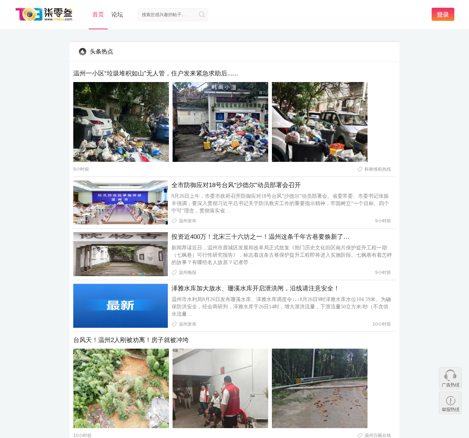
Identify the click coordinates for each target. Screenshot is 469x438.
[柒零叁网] (44, 13)
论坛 (117, 14)
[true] (202, 14)
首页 (98, 14)
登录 (443, 14)
